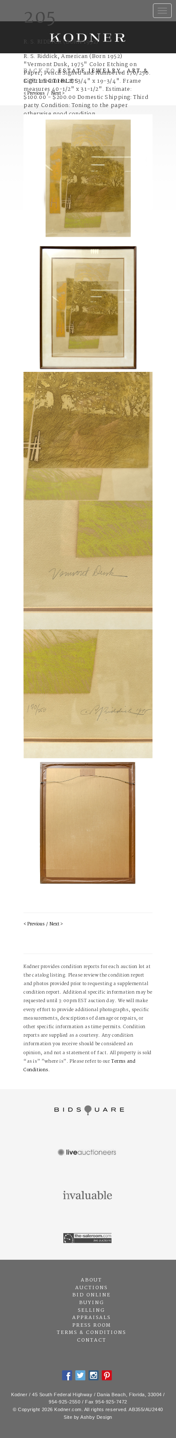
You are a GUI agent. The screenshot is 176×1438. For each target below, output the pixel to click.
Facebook (67, 1375)
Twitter (80, 1375)
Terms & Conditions (91, 1333)
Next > (56, 924)
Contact (91, 1340)
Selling (91, 1310)
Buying (91, 1303)
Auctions (91, 1288)
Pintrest (107, 1375)
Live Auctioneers (88, 1153)
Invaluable (88, 1195)
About (91, 1280)
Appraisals (91, 1318)
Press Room (91, 1325)
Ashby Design (96, 1417)
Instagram (93, 1375)
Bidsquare (88, 1110)
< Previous (33, 924)
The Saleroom (88, 1238)
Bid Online (91, 1295)
